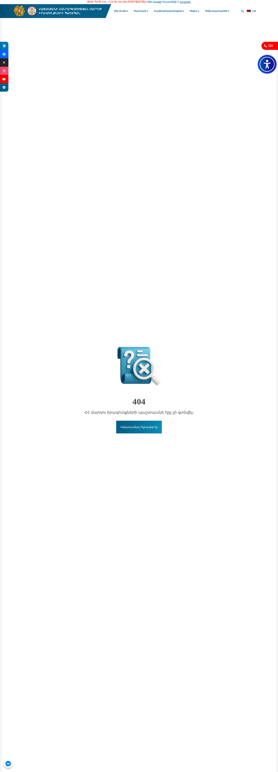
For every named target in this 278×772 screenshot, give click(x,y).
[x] (4, 62)
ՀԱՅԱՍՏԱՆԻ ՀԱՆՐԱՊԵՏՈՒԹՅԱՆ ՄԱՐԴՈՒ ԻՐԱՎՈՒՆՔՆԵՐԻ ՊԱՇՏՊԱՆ (70, 11)
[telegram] (4, 87)
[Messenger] (8, 764)
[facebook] (4, 54)
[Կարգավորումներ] (267, 64)
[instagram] (4, 71)
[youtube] (4, 79)
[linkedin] (4, 46)
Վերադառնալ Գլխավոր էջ (139, 427)
